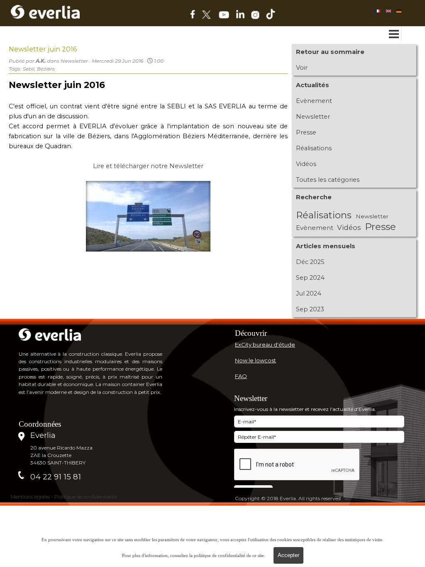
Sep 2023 (310, 309)
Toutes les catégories (327, 179)
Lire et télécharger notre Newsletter (148, 166)
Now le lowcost (255, 360)
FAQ (241, 376)
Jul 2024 (308, 293)
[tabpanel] (313, 333)
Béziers (46, 69)
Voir (302, 67)
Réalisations (314, 148)
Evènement (314, 101)
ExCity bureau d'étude (265, 344)
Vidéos (306, 164)
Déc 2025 (310, 262)
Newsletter (313, 116)
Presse (306, 132)
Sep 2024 (310, 277)
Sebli (28, 69)
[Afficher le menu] (394, 34)
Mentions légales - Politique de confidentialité (64, 497)
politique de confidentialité (219, 555)
